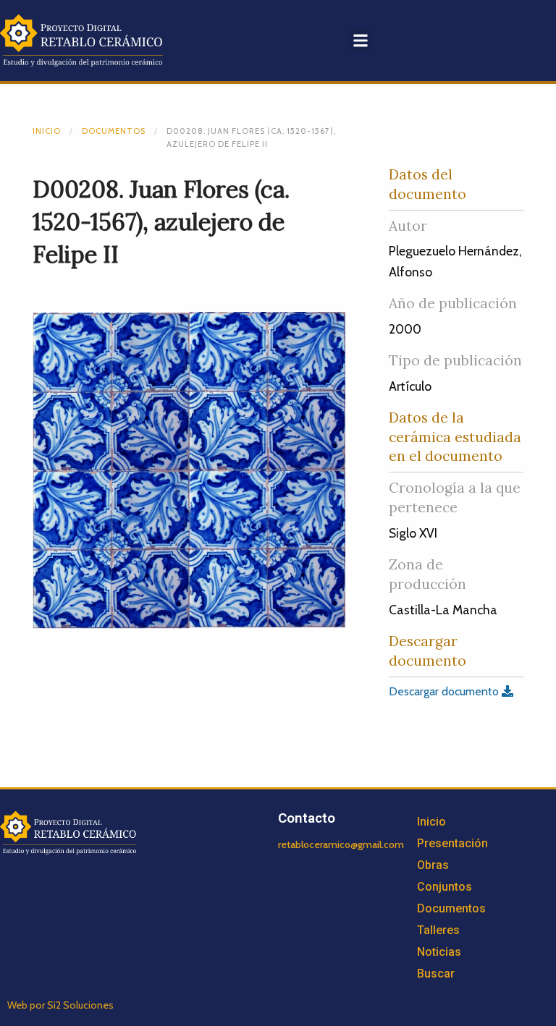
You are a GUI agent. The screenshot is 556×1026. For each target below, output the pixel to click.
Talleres (438, 930)
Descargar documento (445, 691)
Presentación (452, 843)
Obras (433, 865)
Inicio (47, 131)
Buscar (436, 973)
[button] (361, 40)
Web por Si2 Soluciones (60, 1005)
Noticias (439, 952)
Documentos (114, 131)
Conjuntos (444, 887)
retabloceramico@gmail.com (341, 844)
